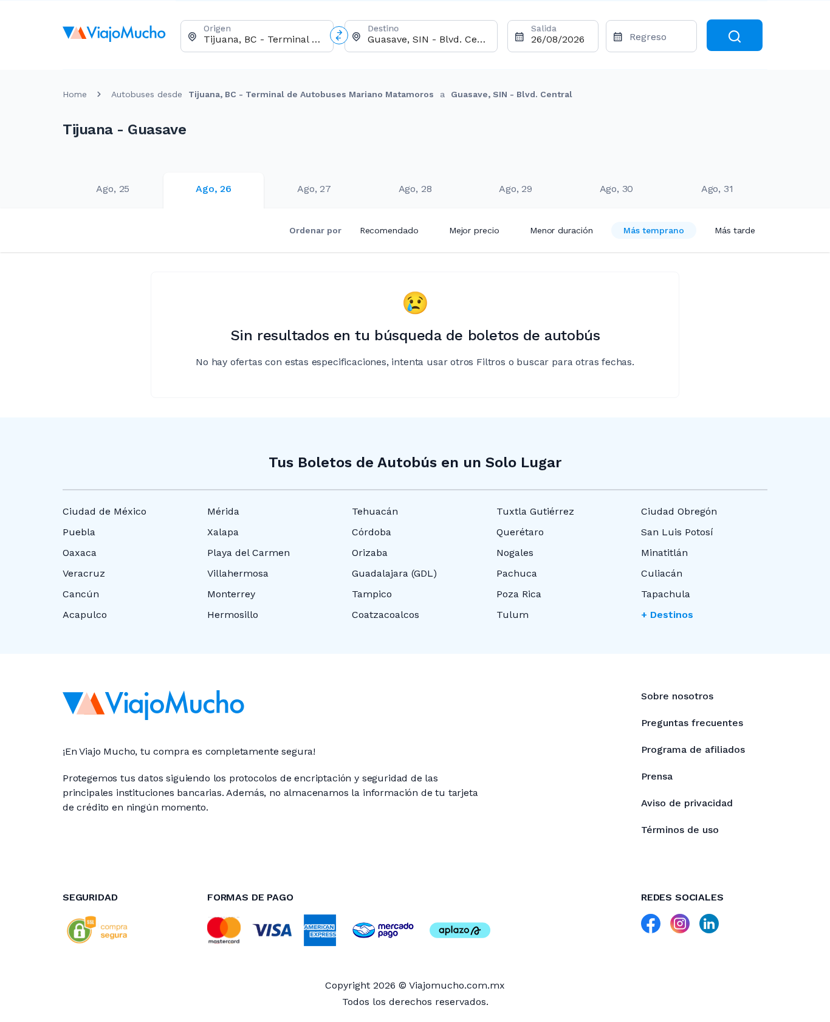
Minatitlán (664, 552)
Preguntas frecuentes (692, 723)
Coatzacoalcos (385, 614)
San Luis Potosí (677, 532)
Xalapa (223, 532)
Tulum (512, 614)
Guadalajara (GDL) (394, 573)
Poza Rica (518, 594)
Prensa (657, 776)
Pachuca (516, 573)
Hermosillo (232, 614)
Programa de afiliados (693, 749)
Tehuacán (375, 511)
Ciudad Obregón (679, 511)
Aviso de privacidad (687, 803)
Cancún (81, 594)
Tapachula (665, 594)
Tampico (372, 594)
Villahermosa (238, 573)
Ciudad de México (104, 511)
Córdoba (371, 532)
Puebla (79, 532)
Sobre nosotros (677, 696)
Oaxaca (80, 552)
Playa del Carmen (248, 552)
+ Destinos (667, 614)
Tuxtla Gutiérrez (535, 511)
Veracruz (84, 573)
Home (75, 94)
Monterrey (231, 594)
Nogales (514, 552)
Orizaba (370, 552)
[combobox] (263, 39)
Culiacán (661, 573)
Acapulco (85, 614)
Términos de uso (680, 829)
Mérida (223, 511)
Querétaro (520, 532)
